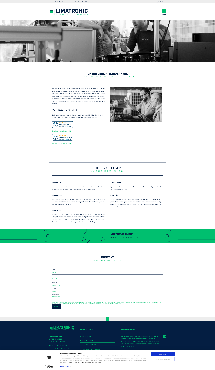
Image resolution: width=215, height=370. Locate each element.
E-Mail (54, 288)
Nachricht (55, 294)
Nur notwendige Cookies (162, 359)
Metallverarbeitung (89, 345)
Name (54, 276)
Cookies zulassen (163, 354)
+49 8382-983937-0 (61, 346)
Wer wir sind (86, 336)
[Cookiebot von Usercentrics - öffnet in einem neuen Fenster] (49, 366)
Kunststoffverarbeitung (91, 349)
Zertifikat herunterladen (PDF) (61, 131)
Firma (54, 269)
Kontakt (163, 1)
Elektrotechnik (87, 340)
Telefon (54, 282)
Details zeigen (64, 366)
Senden (57, 306)
